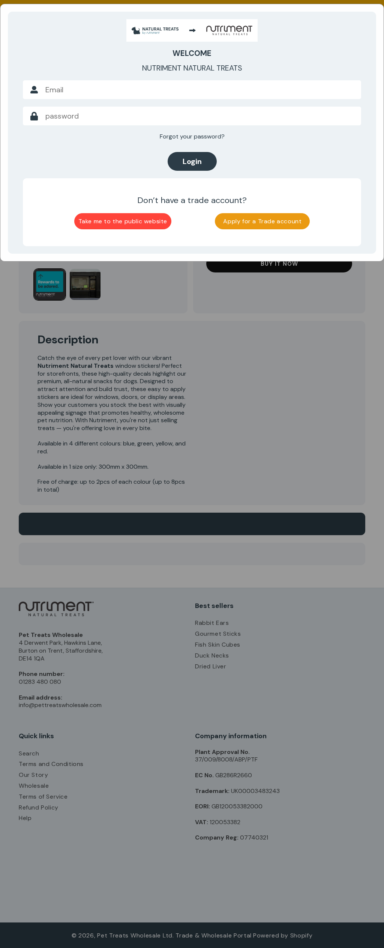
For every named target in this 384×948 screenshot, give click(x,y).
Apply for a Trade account (262, 221)
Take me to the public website (122, 221)
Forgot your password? (192, 136)
